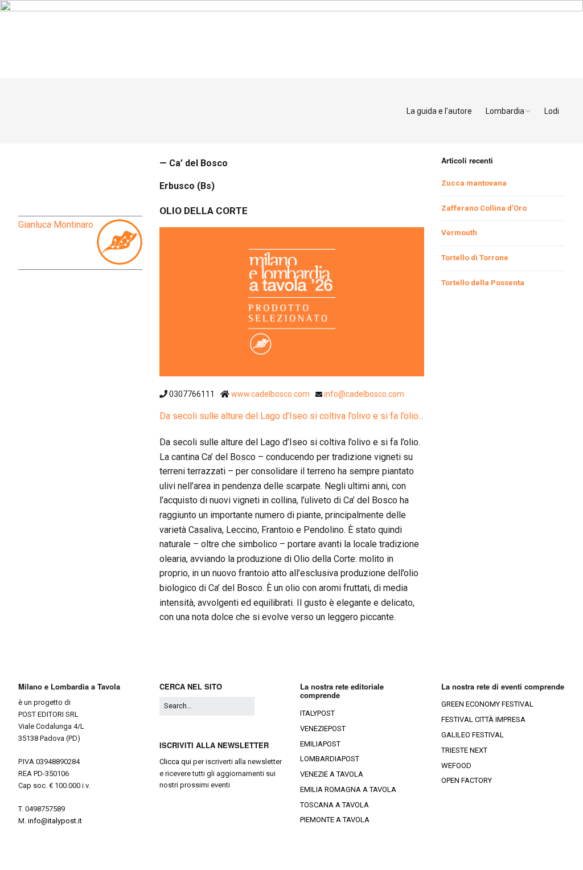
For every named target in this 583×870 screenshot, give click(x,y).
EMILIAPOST (320, 744)
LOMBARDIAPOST (329, 758)
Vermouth (459, 232)
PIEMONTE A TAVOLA (334, 819)
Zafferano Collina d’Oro (484, 208)
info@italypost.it (55, 820)
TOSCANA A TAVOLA (334, 805)
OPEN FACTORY (466, 780)
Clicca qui (175, 761)
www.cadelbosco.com (271, 394)
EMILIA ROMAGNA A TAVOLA (348, 789)
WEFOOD (456, 765)
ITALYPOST (317, 713)
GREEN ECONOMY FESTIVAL (487, 704)
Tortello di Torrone (474, 257)
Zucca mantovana (474, 183)
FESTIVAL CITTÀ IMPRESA (483, 719)
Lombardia (505, 111)
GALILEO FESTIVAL (472, 735)
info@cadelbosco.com (364, 394)
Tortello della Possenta (482, 282)
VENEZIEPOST (323, 728)
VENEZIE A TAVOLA (331, 774)
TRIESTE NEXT (464, 750)
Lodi (551, 111)
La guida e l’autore (439, 111)
